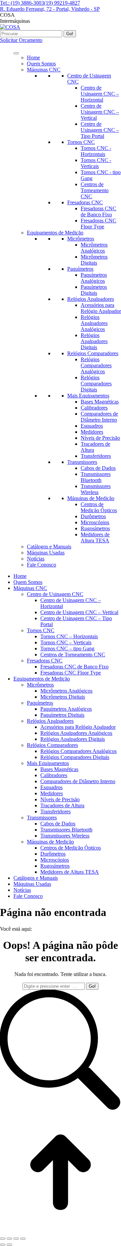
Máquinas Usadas (46, 552)
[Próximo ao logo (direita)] (9, 1245)
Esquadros (92, 426)
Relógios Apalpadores (90, 299)
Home (33, 57)
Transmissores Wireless (96, 489)
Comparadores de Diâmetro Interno (99, 417)
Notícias (35, 558)
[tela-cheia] (16, 1239)
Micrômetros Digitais (94, 260)
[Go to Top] (60, 1231)
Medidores (92, 432)
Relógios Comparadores (92, 353)
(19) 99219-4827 (62, 3)
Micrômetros (80, 238)
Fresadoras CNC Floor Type (98, 223)
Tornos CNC (81, 142)
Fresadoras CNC (85, 202)
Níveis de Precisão (100, 438)
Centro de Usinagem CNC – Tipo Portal (100, 130)
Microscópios (95, 522)
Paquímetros (80, 269)
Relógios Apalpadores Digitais (94, 341)
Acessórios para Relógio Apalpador (101, 308)
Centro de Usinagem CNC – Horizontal (100, 94)
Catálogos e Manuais (49, 546)
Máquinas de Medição (90, 498)
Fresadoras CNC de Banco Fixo (98, 211)
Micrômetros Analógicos (94, 248)
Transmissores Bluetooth (96, 477)
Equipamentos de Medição (55, 232)
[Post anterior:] (2, 1245)
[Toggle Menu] (16, 53)
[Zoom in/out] (23, 1239)
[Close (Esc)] (2, 1239)
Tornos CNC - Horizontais (96, 151)
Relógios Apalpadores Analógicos (94, 323)
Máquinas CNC (44, 69)
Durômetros (93, 516)
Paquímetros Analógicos (94, 278)
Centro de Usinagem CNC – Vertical (100, 112)
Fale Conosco (41, 564)
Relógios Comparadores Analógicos (96, 365)
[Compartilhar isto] (9, 1239)
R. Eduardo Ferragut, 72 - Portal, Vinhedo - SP (50, 9)
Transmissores (82, 462)
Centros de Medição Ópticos (99, 507)
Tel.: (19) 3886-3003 (22, 3)
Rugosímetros (95, 528)
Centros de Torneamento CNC (95, 190)
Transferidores (96, 456)
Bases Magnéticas (100, 401)
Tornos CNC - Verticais (96, 163)
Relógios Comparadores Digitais (96, 383)
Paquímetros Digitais (94, 290)
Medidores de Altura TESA (95, 537)
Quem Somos (41, 63)
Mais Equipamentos (88, 395)
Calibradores (94, 408)
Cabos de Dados (98, 468)
